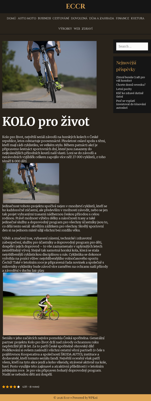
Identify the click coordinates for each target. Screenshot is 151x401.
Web (77, 29)
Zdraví (87, 29)
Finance (122, 18)
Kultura (137, 18)
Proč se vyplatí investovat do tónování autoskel (131, 104)
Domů (11, 18)
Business (44, 18)
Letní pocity (124, 89)
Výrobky (65, 29)
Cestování (61, 18)
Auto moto (27, 18)
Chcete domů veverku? (131, 84)
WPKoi (92, 398)
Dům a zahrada (101, 18)
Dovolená (79, 18)
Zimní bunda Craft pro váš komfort (130, 79)
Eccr (75, 6)
